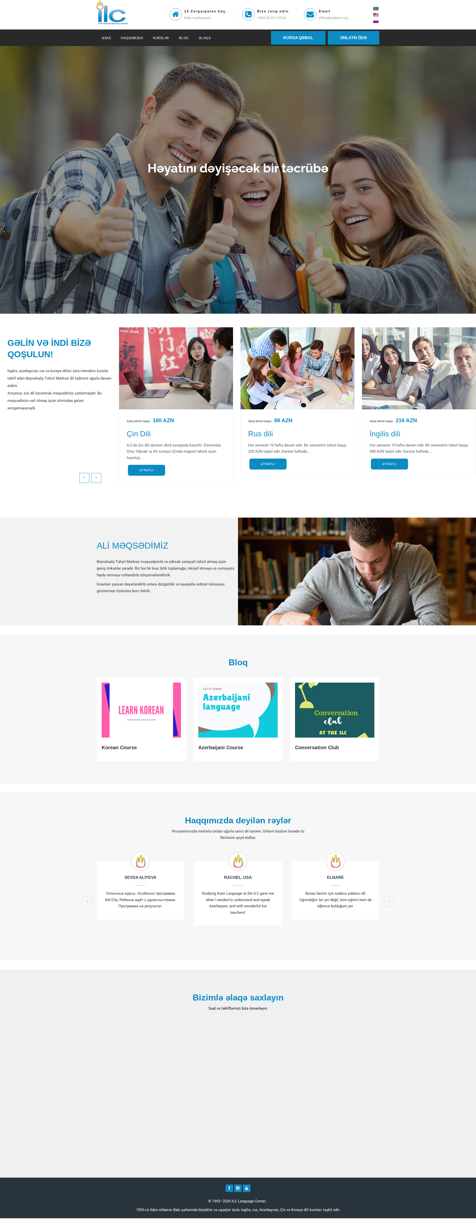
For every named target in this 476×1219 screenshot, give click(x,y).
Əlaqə (205, 38)
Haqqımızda (132, 38)
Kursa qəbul (298, 38)
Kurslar (161, 38)
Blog (184, 38)
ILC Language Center (249, 1201)
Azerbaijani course (220, 747)
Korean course (119, 747)
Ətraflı (146, 470)
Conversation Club (317, 747)
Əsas (106, 38)
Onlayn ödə (353, 38)
